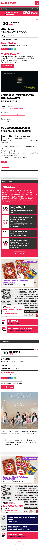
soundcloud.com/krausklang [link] (12, 108)
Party (5, 9)
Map (5, 48)
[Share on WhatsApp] (15, 49)
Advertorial (32, 262)
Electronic (34, 9)
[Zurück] (1, 9)
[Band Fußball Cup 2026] (20, 303)
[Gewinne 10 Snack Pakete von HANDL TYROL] (20, 273)
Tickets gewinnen (12, 313)
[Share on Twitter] (12, 49)
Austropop (34, 547)
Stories (25, 262)
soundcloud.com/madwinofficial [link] (13, 115)
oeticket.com (7, 387)
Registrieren (7, 66)
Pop (37, 341)
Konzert (6, 341)
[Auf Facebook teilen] (9, 49)
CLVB (4, 14)
